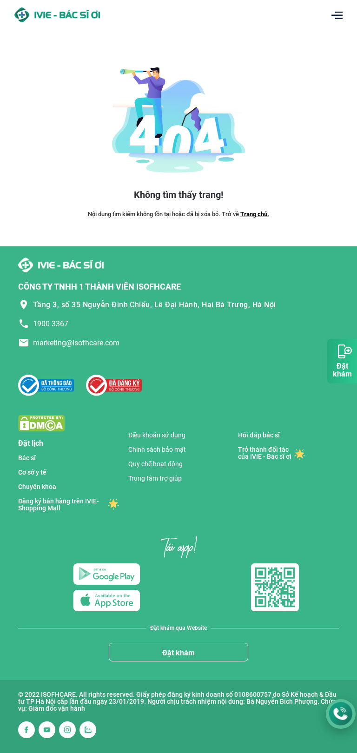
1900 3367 (50, 323)
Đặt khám (178, 652)
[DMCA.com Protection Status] (41, 422)
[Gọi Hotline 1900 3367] (341, 714)
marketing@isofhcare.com (76, 342)
